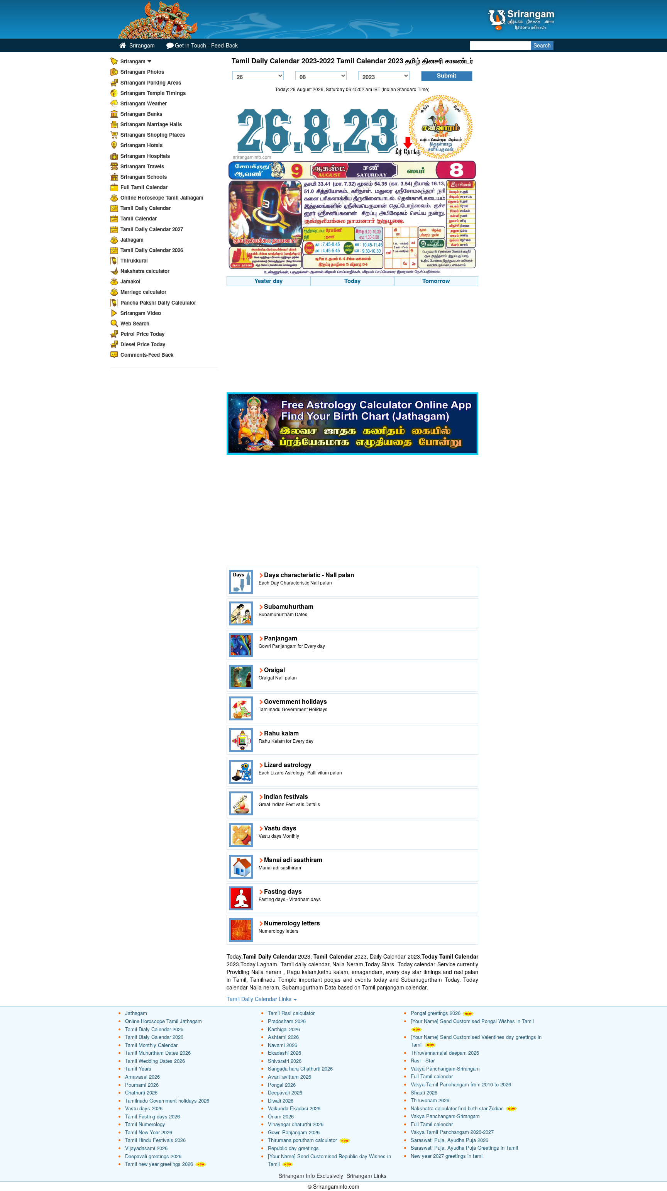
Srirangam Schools (143, 176)
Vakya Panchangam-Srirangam (445, 1068)
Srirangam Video (140, 313)
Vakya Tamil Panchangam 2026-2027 (452, 1131)
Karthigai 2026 (284, 1029)
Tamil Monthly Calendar (151, 1045)
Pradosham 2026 (287, 1021)
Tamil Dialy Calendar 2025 (154, 1029)
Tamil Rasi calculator (291, 1013)
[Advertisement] (353, 340)
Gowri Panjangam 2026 (294, 1132)
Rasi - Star (423, 1060)
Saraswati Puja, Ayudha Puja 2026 (449, 1140)
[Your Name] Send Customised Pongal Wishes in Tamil (472, 1021)
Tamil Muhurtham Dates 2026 (158, 1052)
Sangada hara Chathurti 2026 (300, 1068)
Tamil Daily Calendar (145, 208)
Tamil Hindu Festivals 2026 (155, 1140)
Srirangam (141, 45)
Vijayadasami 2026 (146, 1148)
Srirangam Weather (143, 103)
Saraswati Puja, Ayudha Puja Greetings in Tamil (464, 1147)
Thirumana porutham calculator (302, 1140)
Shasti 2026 (424, 1092)
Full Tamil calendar (432, 1076)
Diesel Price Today (142, 344)
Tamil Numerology (145, 1124)
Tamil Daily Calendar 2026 (151, 250)
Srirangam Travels (142, 166)
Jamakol (130, 281)
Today (352, 280)
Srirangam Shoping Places (152, 134)
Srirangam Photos (142, 71)
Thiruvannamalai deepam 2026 (445, 1052)
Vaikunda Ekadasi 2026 (294, 1108)
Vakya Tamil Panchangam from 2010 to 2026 (461, 1084)
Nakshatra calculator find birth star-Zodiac (457, 1108)
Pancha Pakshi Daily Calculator (158, 302)
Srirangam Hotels (141, 145)
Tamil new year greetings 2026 (159, 1163)
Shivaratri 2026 (284, 1060)
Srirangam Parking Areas (150, 82)
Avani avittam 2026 (289, 1076)
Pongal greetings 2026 (435, 1013)
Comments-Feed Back (146, 354)
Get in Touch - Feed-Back (206, 45)
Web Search (134, 323)
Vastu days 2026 (144, 1108)
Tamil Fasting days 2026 (152, 1116)
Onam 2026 (281, 1116)
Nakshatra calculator (144, 270)
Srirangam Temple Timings (153, 93)
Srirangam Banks (141, 113)
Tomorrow (436, 280)
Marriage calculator (143, 291)
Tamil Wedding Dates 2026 (155, 1060)
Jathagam (132, 239)
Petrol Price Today (142, 333)
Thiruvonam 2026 (430, 1100)
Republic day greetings (293, 1148)
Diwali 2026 (280, 1100)
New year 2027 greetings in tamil (447, 1155)
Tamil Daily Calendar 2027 (151, 229)
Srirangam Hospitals (145, 155)
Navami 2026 (282, 1045)
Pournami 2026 (142, 1084)
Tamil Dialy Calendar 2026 (154, 1036)
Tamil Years (138, 1068)
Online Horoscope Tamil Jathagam (161, 197)
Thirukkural (134, 260)
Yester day (268, 280)
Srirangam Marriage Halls (151, 124)
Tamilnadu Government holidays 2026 (167, 1100)
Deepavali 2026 (285, 1092)
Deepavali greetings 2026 (153, 1156)
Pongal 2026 (282, 1084)
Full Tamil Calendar (144, 187)
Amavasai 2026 (142, 1076)
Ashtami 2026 (283, 1036)
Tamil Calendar (138, 218)
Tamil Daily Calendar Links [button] (260, 999)
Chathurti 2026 (141, 1092)
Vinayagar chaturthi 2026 (295, 1124)
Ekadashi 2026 (284, 1052)
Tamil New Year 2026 (148, 1132)
